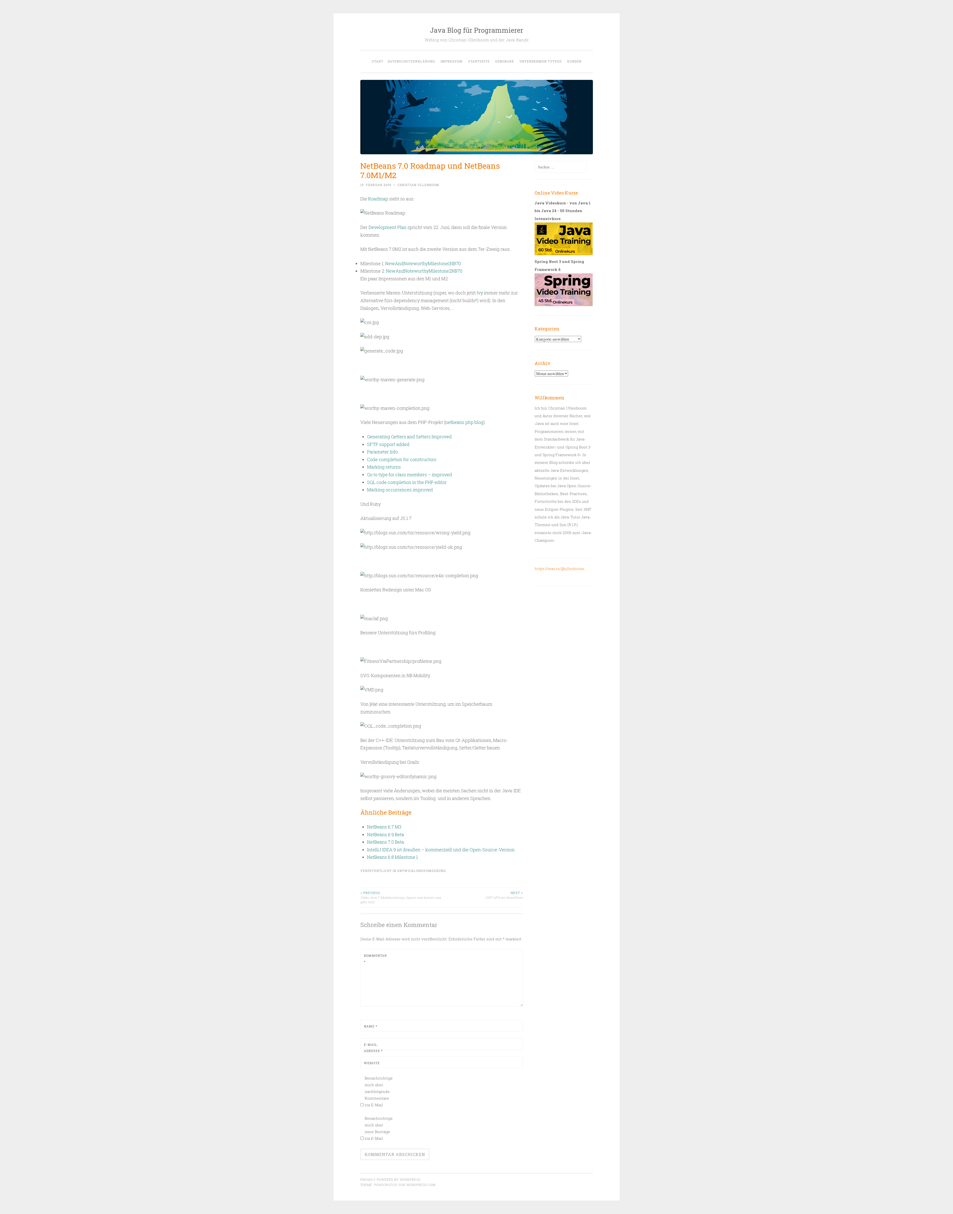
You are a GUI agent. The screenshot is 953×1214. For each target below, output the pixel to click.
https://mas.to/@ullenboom (559, 568)
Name (370, 1026)
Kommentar (375, 959)
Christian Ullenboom (418, 185)
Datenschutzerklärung (411, 61)
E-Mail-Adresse (373, 1048)
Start (377, 61)
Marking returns (384, 467)
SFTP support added (388, 444)
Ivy (480, 293)
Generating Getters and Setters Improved (409, 437)
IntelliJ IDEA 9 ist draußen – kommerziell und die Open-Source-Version (441, 850)
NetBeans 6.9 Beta (385, 834)
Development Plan (388, 227)
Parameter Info (382, 452)
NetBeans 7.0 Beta (385, 842)
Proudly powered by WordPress (390, 1180)
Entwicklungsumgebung (421, 871)
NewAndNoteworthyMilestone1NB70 (423, 263)
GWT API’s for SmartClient (504, 895)
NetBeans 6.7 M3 (384, 827)
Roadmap (378, 199)
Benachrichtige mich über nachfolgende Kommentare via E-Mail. (378, 1091)
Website (372, 1063)
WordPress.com (421, 1185)
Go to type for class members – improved (409, 475)
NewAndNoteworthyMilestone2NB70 (424, 271)
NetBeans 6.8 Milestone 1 (392, 857)
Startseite (479, 61)
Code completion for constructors (401, 459)
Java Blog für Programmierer (476, 30)
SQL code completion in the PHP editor (407, 482)
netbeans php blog (464, 422)
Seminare (504, 61)
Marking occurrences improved (400, 490)
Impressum (452, 61)
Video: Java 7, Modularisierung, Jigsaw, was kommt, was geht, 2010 (400, 897)
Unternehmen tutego (540, 61)
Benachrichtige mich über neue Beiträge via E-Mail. (378, 1128)
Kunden (574, 61)
